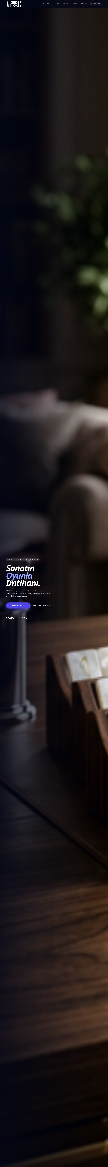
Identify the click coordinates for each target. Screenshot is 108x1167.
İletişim (83, 3)
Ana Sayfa (47, 3)
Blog (75, 3)
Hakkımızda (66, 3)
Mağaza (56, 3)
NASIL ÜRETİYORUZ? (40, 605)
